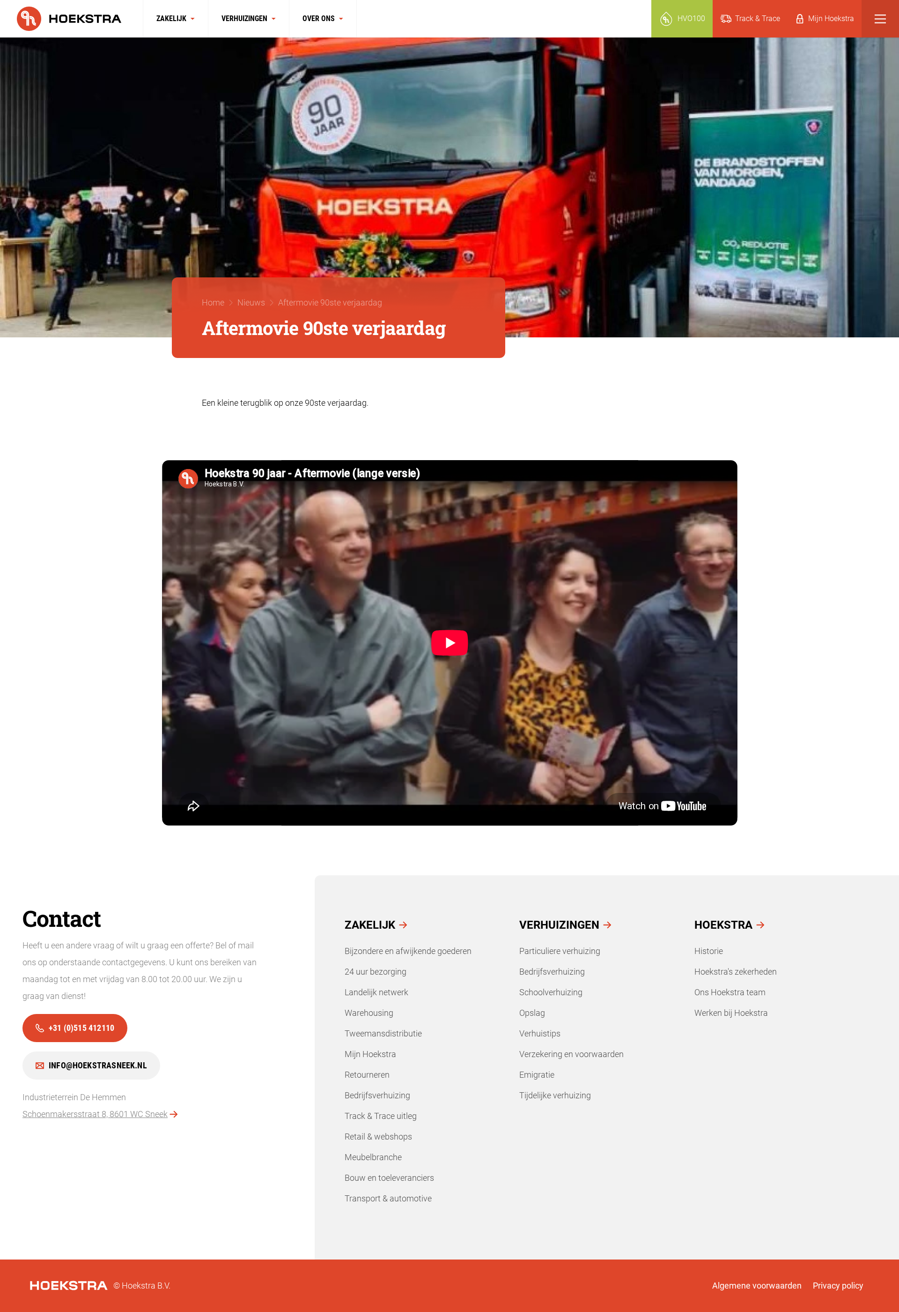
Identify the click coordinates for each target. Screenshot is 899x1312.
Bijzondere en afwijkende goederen (408, 951)
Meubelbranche (373, 1157)
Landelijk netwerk (376, 992)
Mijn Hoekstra (370, 1054)
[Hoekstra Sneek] (71, 18)
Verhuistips (539, 1033)
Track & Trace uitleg (381, 1116)
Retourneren (367, 1075)
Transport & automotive (388, 1198)
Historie (708, 951)
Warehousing (369, 1013)
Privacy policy (838, 1285)
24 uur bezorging (375, 972)
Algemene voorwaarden (757, 1285)
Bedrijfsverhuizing (377, 1095)
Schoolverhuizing (550, 992)
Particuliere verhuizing (559, 951)
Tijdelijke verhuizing (555, 1095)
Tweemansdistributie (383, 1033)
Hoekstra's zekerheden (735, 972)
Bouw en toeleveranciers (389, 1178)
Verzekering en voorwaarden (571, 1054)
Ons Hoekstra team (730, 992)
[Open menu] (880, 18)
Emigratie (536, 1075)
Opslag (532, 1013)
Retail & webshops (378, 1136)
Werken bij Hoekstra (731, 1013)
